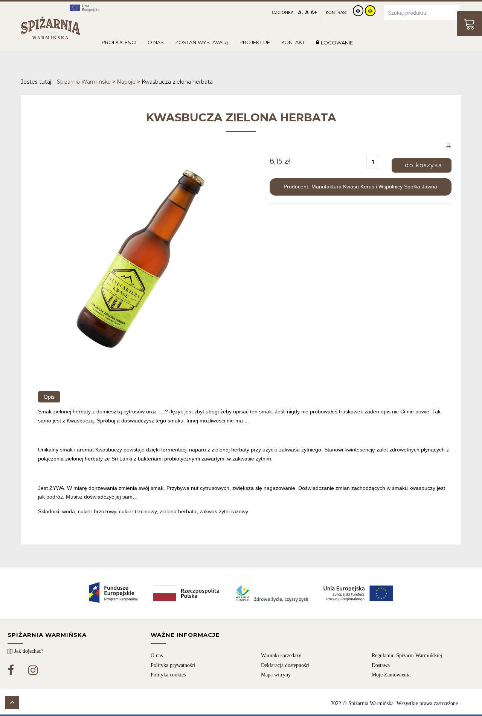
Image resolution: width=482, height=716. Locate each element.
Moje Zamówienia (391, 675)
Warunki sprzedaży (281, 655)
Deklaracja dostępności (285, 665)
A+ (313, 12)
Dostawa (381, 665)
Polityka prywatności (173, 665)
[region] (241, 667)
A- (301, 12)
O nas (157, 655)
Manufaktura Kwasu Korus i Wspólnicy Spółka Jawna (374, 187)
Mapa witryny (276, 675)
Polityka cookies (168, 675)
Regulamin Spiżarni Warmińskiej (407, 655)
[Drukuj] (448, 149)
